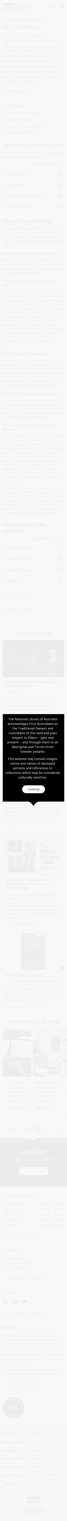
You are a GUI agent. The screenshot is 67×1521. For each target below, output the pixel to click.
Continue (34, 789)
